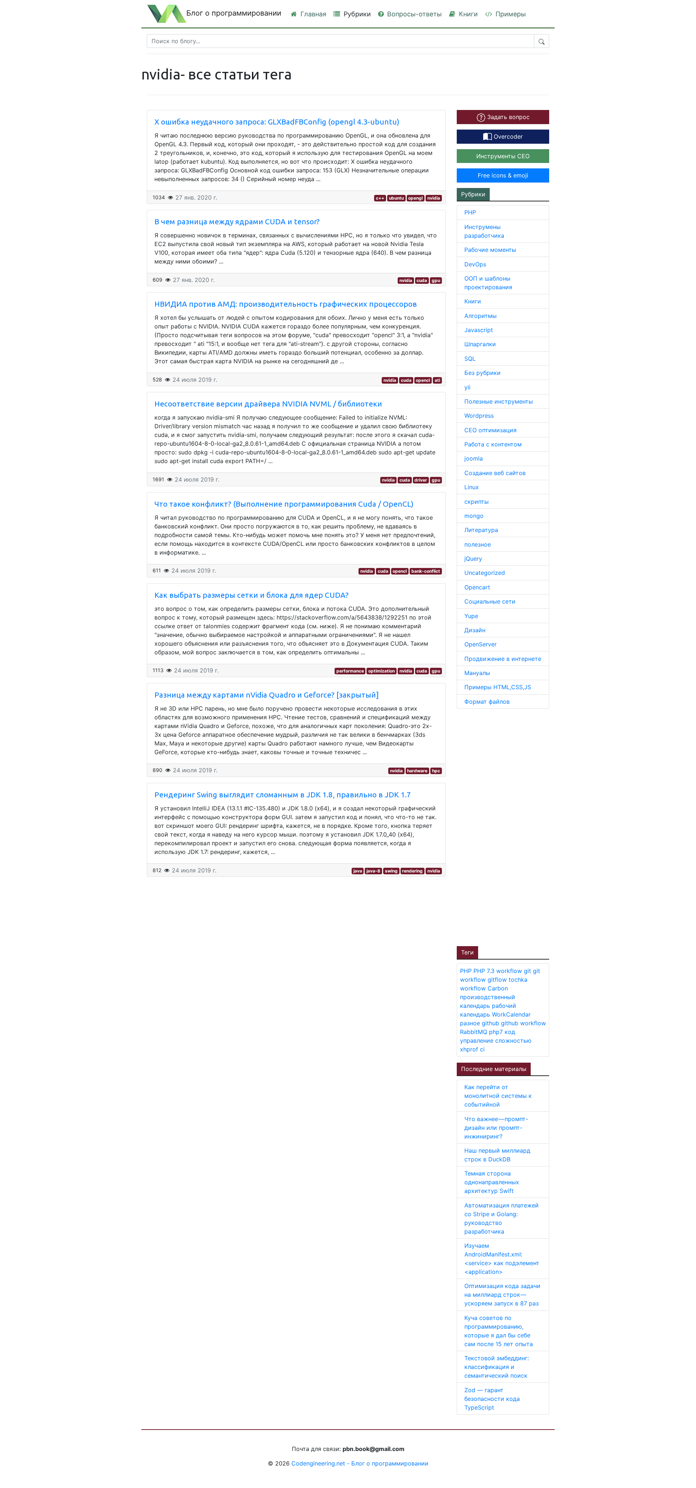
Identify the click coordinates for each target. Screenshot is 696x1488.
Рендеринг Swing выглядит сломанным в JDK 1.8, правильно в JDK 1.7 (282, 794)
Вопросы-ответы (413, 14)
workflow (510, 970)
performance (350, 671)
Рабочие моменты (490, 249)
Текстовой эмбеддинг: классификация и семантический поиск (496, 1366)
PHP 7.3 (484, 970)
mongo (474, 515)
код (510, 1031)
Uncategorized (484, 572)
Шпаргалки (480, 344)
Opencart (477, 587)
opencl (423, 380)
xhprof (470, 1049)
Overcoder (507, 136)
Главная (312, 14)
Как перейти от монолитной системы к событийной (498, 1095)
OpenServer (480, 644)
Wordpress (479, 415)
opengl (415, 198)
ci (482, 1049)
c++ (380, 198)
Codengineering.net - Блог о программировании (359, 1463)
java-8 (373, 871)
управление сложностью (495, 1040)
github (491, 1023)
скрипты (476, 501)
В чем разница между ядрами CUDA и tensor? (237, 221)
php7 (497, 1031)
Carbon (498, 988)
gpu (436, 280)
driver (420, 480)
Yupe (471, 616)
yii (467, 387)
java (357, 871)
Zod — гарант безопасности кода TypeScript (492, 1398)
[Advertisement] (511, 826)
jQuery (473, 558)
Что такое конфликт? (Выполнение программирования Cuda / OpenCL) (284, 504)
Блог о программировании (233, 13)
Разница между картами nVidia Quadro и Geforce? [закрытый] (266, 695)
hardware (417, 770)
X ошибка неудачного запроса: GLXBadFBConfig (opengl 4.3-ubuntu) (276, 122)
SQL (470, 358)
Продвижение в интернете (502, 658)
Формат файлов (487, 701)
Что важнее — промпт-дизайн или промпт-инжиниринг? (496, 1127)
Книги (467, 14)
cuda (422, 280)
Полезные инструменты (498, 401)
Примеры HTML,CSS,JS (497, 687)
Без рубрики (482, 372)
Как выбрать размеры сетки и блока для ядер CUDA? (251, 595)
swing (391, 871)
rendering (412, 871)
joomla (473, 458)
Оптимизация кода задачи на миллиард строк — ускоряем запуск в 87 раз (502, 1294)
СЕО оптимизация (490, 430)
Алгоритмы (480, 315)
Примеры (510, 14)
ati (437, 380)
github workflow (523, 1023)
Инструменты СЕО (503, 156)
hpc (436, 770)
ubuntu (396, 198)
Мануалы (477, 672)
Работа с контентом (493, 444)
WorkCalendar (511, 1014)
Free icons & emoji (503, 175)
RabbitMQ (474, 1031)
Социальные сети (489, 601)
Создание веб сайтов (495, 473)
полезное (477, 544)
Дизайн (474, 630)
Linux (471, 487)
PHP (470, 212)
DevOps (475, 264)
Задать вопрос (507, 116)
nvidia (433, 198)
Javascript (478, 330)
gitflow (498, 979)
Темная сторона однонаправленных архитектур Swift (491, 1182)
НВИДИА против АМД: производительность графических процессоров (285, 304)
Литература (481, 530)
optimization (381, 671)
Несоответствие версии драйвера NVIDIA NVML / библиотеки (268, 404)
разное (471, 1023)
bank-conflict (425, 571)
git (528, 970)
